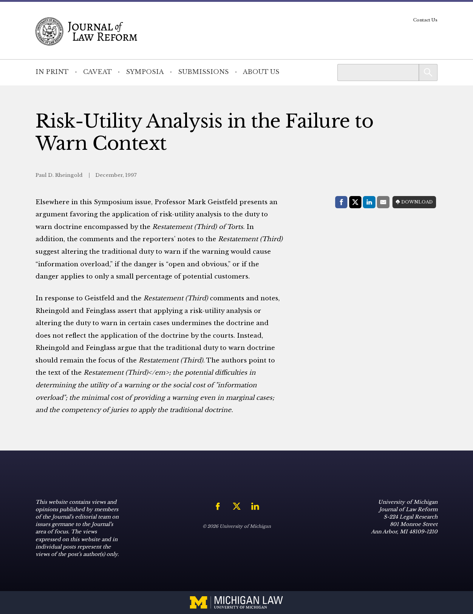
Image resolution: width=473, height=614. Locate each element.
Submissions (203, 72)
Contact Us (425, 20)
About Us (261, 72)
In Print (52, 72)
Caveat (97, 72)
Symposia (145, 72)
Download (417, 202)
